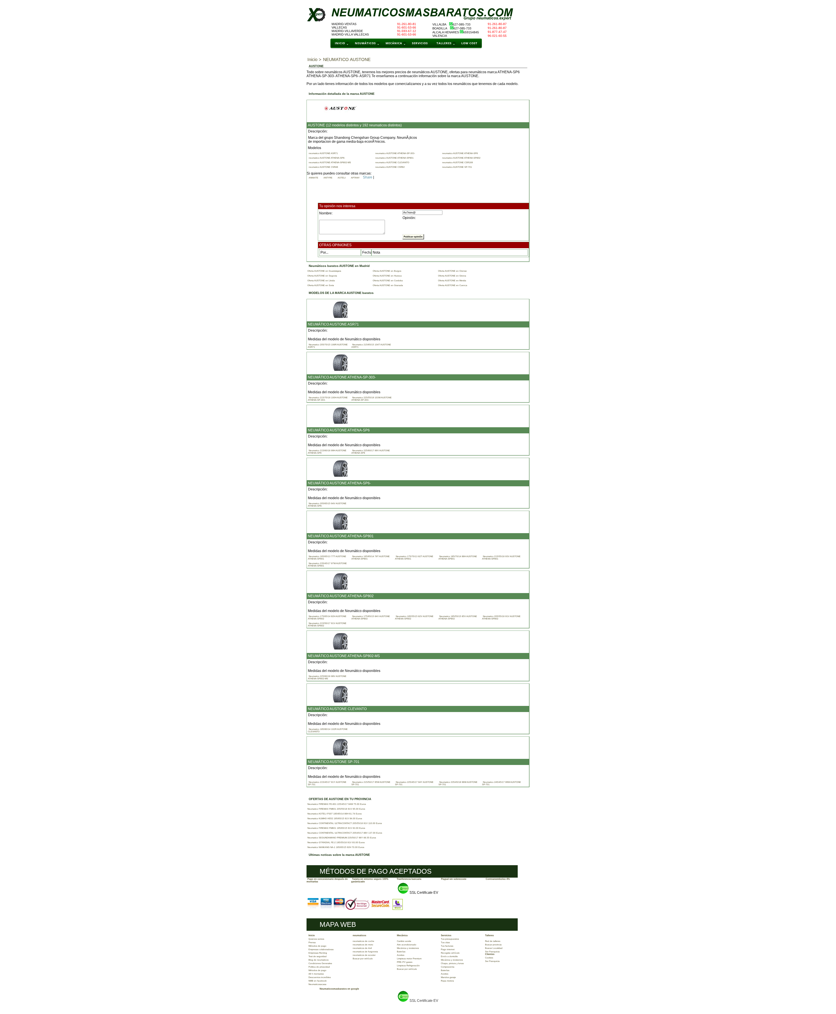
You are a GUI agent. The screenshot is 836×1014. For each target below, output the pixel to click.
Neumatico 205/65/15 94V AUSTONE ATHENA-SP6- (327, 504)
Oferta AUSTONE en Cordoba (388, 280)
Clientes (489, 954)
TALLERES (444, 43)
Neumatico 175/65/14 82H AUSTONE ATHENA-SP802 (327, 617)
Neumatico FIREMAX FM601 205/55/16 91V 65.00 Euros (336, 809)
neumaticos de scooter (364, 955)
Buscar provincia (493, 944)
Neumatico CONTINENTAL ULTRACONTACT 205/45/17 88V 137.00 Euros (344, 833)
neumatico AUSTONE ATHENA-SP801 (395, 158)
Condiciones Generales (320, 963)
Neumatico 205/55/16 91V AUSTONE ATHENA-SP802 (501, 617)
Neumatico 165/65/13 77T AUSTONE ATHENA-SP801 (327, 557)
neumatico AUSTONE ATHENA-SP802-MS (330, 162)
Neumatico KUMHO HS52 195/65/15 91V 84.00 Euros (334, 818)
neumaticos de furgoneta (365, 951)
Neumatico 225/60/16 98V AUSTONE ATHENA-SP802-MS (327, 677)
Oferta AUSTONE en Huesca (387, 276)
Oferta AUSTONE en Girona (452, 276)
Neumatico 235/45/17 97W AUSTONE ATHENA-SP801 (327, 564)
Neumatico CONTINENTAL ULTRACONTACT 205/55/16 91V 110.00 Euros (344, 823)
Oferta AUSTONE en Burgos (387, 271)
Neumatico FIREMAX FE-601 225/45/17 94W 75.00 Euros (336, 804)
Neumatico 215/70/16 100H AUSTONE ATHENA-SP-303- (328, 398)
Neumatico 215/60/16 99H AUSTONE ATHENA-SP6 (327, 451)
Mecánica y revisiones (408, 948)
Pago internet (448, 949)
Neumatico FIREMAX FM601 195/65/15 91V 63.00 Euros (336, 828)
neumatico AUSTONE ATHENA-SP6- (327, 158)
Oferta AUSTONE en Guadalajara (324, 271)
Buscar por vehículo (363, 958)
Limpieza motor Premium (409, 958)
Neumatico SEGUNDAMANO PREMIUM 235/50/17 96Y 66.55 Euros (341, 837)
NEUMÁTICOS (365, 43)
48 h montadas (316, 974)
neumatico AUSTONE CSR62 (390, 167)
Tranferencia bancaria (409, 879)
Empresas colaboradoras (321, 949)
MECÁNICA (394, 43)
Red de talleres (492, 941)
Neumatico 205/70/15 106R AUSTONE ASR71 (328, 345)
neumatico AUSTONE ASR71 (324, 153)
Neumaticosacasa (317, 984)
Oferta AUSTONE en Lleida (321, 280)
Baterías (401, 951)
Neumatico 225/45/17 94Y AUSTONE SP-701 (414, 783)
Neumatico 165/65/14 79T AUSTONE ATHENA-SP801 (370, 557)
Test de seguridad (317, 956)
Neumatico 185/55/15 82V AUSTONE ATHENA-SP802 (414, 617)
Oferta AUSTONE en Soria (320, 285)
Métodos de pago (317, 946)
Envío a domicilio (449, 956)
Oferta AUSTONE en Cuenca (452, 285)
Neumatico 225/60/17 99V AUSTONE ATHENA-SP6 (370, 451)
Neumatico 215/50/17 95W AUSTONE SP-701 (370, 783)
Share (367, 177)
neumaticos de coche (363, 941)
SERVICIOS (420, 43)
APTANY (356, 177)
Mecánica (402, 935)
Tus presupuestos (450, 939)
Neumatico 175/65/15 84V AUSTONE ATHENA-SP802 (370, 617)
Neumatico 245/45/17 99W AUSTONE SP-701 (501, 783)
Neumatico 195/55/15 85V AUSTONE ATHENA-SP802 (457, 617)
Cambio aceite (404, 941)
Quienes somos (316, 939)
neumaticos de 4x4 (362, 948)
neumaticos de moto (363, 944)
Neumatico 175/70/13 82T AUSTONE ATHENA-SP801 (414, 557)
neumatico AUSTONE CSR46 (324, 167)
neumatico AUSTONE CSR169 (458, 162)
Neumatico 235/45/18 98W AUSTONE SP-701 (457, 783)
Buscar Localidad (493, 948)
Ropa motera (447, 981)
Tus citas (445, 942)
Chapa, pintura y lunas (452, 963)
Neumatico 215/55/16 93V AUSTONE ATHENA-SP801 (501, 557)
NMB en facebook (317, 981)
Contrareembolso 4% (498, 879)
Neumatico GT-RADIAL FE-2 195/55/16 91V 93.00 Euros (336, 842)
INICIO (340, 43)
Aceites (400, 955)
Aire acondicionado (406, 944)
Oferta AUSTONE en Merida (452, 280)
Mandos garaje (448, 977)
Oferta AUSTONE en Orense (452, 271)
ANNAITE (314, 177)
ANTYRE (329, 177)
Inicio (311, 935)
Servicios (446, 935)
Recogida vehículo (450, 953)
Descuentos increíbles (319, 977)
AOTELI (342, 177)
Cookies (489, 957)
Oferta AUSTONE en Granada (388, 285)
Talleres (489, 935)
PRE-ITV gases (404, 962)
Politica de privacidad (319, 967)
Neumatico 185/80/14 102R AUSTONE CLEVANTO (328, 730)
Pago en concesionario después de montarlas (327, 880)
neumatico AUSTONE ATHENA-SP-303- (395, 153)
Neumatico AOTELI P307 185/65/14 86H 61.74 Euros (334, 813)
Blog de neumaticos (318, 960)
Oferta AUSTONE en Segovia (322, 276)
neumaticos (359, 935)
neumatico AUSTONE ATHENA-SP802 (462, 158)
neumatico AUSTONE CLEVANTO (393, 162)
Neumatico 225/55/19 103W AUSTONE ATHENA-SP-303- (371, 398)
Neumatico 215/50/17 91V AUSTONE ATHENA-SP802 (327, 624)
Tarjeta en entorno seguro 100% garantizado (369, 880)
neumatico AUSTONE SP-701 (457, 167)
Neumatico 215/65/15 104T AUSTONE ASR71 (371, 345)
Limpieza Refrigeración (408, 965)
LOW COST (469, 43)
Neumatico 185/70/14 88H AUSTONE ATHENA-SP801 (457, 557)
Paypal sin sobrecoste (453, 879)
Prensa (312, 942)
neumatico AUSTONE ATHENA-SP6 (460, 153)
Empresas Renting (317, 953)
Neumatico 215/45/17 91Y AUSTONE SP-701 (327, 783)
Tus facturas (447, 946)
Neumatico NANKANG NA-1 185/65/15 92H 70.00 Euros (335, 847)
